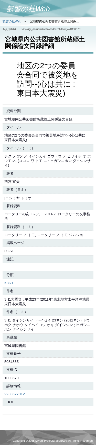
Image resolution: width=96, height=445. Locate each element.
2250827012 (14, 394)
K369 (8, 283)
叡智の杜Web (12, 21)
